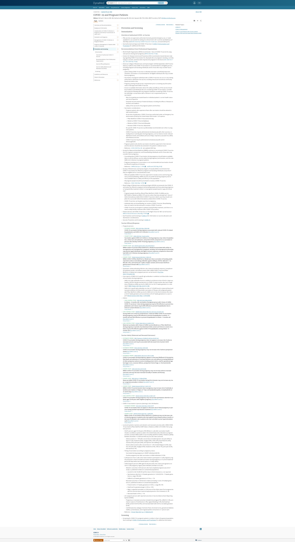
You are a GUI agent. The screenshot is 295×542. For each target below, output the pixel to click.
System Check (130, 529)
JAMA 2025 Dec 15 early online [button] (141, 236)
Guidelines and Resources (101, 74)
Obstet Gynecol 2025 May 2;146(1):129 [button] (145, 396)
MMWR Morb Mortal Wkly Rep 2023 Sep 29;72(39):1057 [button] (150, 312)
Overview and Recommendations (102, 25)
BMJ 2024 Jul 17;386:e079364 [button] (139, 378)
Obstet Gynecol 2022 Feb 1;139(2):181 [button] (141, 257)
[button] (194, 2)
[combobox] (142, 2)
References (97, 80)
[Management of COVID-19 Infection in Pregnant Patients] (118, 40)
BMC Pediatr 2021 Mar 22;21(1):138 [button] (139, 286)
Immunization (98, 52)
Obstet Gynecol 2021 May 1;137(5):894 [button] (139, 296)
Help (94, 529)
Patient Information (99, 77)
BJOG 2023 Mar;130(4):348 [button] (142, 228)
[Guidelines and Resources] (118, 74)
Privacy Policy (96, 534)
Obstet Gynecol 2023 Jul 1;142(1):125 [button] (141, 386)
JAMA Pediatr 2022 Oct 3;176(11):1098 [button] (144, 355)
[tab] (95, 21)
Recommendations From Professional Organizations (105, 60)
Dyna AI (161, 3)
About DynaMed (101, 529)
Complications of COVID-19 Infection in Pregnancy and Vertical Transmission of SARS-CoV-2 (104, 32)
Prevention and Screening (101, 49)
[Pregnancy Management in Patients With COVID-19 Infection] (118, 44)
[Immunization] (118, 52)
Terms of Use (103, 534)
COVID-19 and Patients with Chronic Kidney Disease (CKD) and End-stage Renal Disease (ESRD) (188, 32)
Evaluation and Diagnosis (100, 37)
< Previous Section (160, 24)
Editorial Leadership (112, 529)
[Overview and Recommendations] (118, 25)
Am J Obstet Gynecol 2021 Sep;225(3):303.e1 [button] (143, 245)
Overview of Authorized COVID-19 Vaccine (104, 55)
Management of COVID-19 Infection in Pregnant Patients (104, 40)
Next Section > (170, 24)
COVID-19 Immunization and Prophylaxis (144, 520)
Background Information (100, 28)
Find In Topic (99, 540)
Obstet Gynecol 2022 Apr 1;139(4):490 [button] (143, 413)
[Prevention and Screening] (118, 49)
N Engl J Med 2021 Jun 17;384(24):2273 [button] (142, 512)
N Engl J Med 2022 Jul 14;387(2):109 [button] (145, 323)
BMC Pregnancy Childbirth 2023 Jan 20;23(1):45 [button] (146, 338)
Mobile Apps (122, 529)
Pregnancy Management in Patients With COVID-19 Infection (104, 45)
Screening (97, 71)
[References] (118, 80)
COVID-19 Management (181, 29)
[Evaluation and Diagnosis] (118, 37)
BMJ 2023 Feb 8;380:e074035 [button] (144, 300)
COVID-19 (144, 216)
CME (199, 3)
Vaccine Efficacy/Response (103, 64)
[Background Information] (118, 28)
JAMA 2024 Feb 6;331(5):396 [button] (139, 369)
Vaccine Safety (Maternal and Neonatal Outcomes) (103, 67)
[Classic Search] (166, 3)
